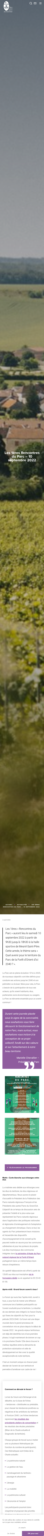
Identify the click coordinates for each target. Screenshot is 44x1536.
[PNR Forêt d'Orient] (15, 6)
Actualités (22, 904)
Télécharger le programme (23, 1167)
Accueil (9, 904)
